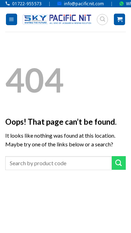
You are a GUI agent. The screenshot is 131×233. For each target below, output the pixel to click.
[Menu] (11, 19)
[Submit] (119, 163)
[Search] (102, 19)
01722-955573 (27, 4)
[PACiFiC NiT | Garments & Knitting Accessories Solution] (57, 19)
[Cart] (119, 19)
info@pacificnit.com (84, 4)
